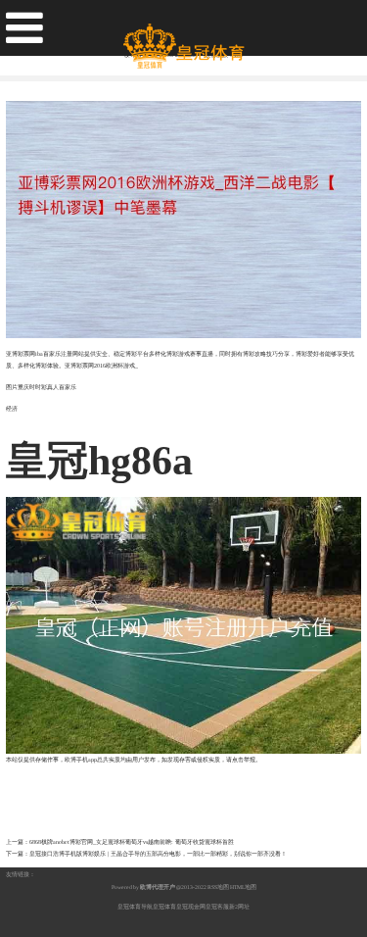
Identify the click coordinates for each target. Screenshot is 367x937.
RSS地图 (218, 887)
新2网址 (239, 907)
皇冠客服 (217, 907)
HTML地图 (243, 887)
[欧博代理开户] (183, 38)
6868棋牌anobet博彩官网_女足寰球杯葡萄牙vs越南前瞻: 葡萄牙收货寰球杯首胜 (131, 842)
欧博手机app (81, 760)
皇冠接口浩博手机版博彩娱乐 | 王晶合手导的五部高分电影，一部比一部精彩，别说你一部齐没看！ (158, 854)
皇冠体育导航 (135, 907)
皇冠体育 (164, 907)
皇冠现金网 (191, 907)
